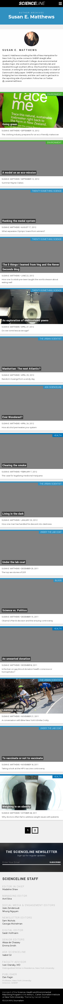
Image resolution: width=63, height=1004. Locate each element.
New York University (14, 997)
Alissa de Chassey (11, 942)
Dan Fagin (7, 977)
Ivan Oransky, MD (11, 965)
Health (58, 435)
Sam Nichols (8, 920)
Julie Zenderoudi (10, 908)
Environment (54, 94)
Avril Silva (7, 898)
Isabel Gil (6, 955)
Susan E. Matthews (19, 50)
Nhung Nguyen (10, 911)
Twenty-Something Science (47, 191)
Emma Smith (9, 945)
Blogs (58, 580)
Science (32, 3)
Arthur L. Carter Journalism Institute (43, 994)
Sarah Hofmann (10, 933)
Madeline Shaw (10, 889)
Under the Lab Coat (51, 532)
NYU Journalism (16, 1000)
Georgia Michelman (12, 923)
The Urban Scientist (51, 339)
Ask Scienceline (53, 387)
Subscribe (55, 862)
